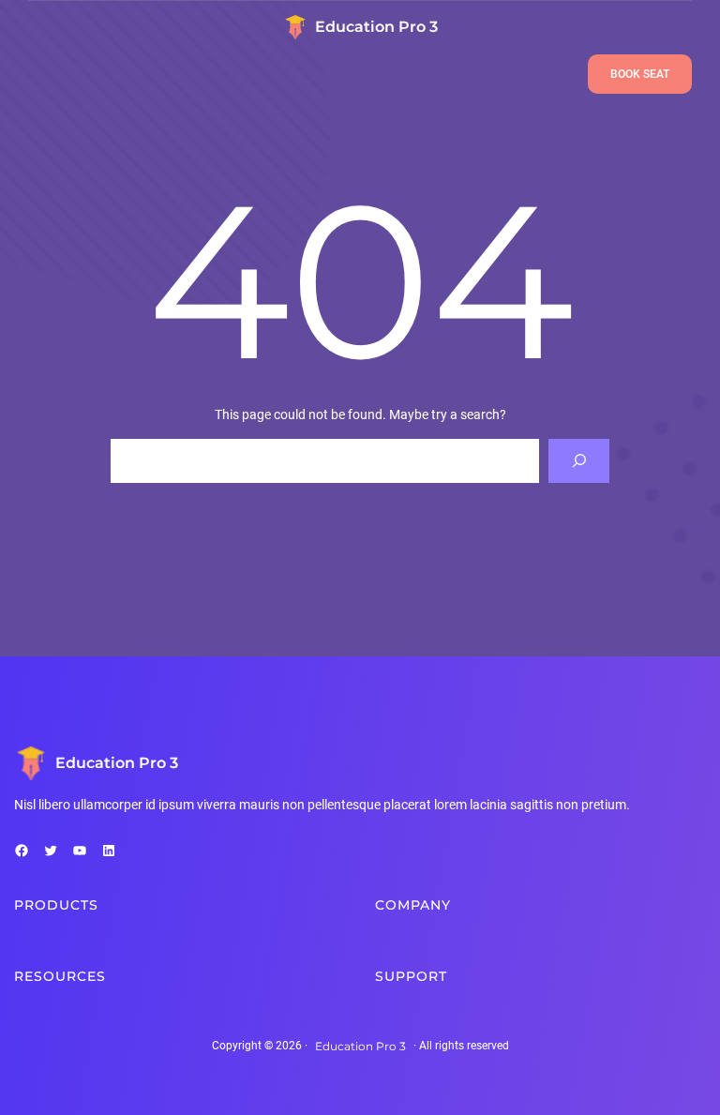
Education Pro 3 (376, 27)
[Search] (578, 461)
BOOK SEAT (639, 74)
